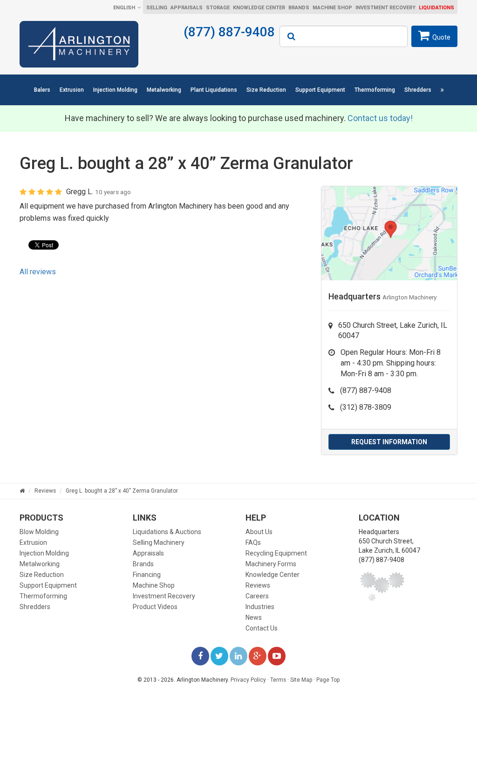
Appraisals (186, 8)
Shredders (417, 90)
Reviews (257, 585)
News (253, 617)
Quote (441, 37)
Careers (257, 596)
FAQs (253, 542)
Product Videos (155, 606)
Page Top (328, 680)
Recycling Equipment (276, 553)
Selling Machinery (158, 542)
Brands (298, 8)
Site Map (301, 680)
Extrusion (72, 90)
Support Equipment (320, 90)
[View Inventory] (442, 90)
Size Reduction (266, 90)
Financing (147, 574)
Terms (278, 680)
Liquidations (436, 8)
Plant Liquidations (214, 90)
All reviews (38, 271)
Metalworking (164, 90)
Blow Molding (39, 531)
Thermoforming (374, 90)
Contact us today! (380, 118)
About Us (259, 531)
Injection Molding (115, 90)
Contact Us (261, 628)
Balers (42, 90)
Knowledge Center (259, 8)
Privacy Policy (248, 680)
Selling (156, 8)
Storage (218, 8)
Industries (259, 606)
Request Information (389, 442)
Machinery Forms (270, 564)
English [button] (124, 8)
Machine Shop (332, 8)
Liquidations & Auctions (167, 531)
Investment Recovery (385, 8)
